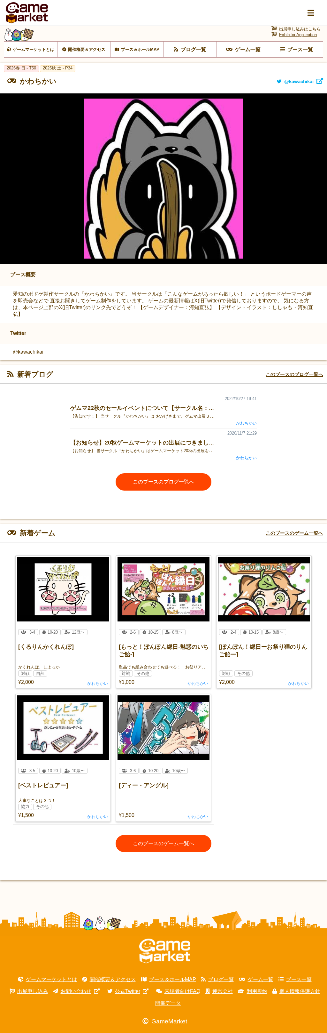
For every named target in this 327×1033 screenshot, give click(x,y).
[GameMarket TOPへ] (164, 951)
